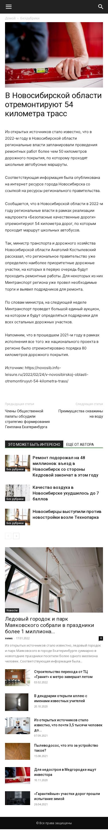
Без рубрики (29, 18)
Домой (10, 18)
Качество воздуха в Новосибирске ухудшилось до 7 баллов (66, 493)
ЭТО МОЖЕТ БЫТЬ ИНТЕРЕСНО (34, 445)
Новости (12, 610)
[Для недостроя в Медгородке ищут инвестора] (17, 775)
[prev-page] (8, 536)
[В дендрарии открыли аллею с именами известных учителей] (16, 702)
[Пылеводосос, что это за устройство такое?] (17, 751)
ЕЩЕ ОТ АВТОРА (80, 445)
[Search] (101, 7)
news (9, 638)
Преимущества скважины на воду (80, 414)
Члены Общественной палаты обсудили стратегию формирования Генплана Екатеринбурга (27, 419)
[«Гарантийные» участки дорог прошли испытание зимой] (17, 798)
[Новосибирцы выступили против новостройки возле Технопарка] (17, 517)
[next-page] (16, 536)
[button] (9, 7)
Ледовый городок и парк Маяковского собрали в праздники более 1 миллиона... (49, 625)
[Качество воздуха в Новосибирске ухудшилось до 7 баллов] (17, 493)
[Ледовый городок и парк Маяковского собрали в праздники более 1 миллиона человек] (54, 580)
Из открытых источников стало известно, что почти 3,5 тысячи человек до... (68, 725)
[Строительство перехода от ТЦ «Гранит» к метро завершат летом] (17, 677)
